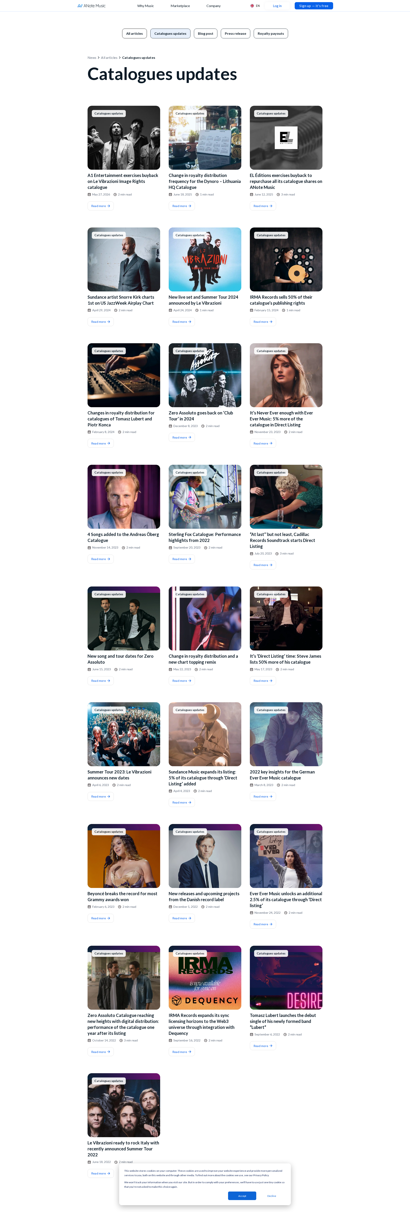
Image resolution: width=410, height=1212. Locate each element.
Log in (277, 6)
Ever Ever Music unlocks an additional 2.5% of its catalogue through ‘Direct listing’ (286, 899)
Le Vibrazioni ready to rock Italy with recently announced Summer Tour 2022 (123, 1148)
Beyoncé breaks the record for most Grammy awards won (122, 896)
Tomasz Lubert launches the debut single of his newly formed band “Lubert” (283, 1021)
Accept (242, 1196)
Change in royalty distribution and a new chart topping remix (203, 659)
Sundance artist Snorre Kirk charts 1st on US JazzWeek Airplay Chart (121, 300)
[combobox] (255, 6)
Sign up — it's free (313, 6)
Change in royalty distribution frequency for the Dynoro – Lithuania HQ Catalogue (205, 181)
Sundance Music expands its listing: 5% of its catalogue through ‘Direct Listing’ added (203, 777)
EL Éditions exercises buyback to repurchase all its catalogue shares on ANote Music (286, 181)
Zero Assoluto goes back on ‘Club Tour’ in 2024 (201, 415)
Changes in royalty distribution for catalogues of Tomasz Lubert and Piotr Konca (121, 418)
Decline (271, 1196)
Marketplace (180, 6)
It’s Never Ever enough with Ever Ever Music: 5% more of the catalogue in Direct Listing (281, 418)
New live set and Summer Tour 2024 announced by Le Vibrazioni (203, 300)
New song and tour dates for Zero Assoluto (121, 659)
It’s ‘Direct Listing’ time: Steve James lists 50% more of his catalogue (285, 659)
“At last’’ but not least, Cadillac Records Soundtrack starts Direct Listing (282, 540)
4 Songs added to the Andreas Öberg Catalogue (123, 537)
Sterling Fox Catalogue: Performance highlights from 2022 (205, 537)
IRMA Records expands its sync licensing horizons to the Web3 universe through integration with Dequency (201, 1024)
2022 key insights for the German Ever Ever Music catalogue (282, 774)
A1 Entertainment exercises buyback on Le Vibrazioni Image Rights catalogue (123, 181)
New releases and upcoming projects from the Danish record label (204, 896)
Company (213, 6)
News (92, 57)
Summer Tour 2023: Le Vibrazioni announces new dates (119, 774)
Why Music (145, 6)
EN (258, 5)
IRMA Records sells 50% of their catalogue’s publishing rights (281, 300)
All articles (109, 57)
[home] (91, 5)
